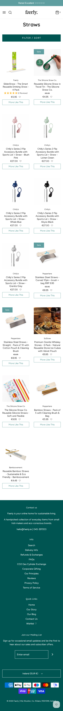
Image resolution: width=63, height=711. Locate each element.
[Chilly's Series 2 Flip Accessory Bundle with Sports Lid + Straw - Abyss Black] (47, 191)
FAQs (31, 559)
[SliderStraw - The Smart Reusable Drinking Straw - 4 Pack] (15, 62)
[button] (20, 97)
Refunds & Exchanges (31, 554)
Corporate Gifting (31, 568)
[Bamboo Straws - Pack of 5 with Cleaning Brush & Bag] (47, 388)
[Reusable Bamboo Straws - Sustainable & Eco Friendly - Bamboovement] (15, 449)
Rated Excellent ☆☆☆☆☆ (31, 3)
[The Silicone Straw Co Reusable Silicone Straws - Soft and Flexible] (15, 388)
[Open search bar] (11, 12)
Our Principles (31, 573)
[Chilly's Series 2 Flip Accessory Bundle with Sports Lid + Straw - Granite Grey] (15, 256)
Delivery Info (31, 550)
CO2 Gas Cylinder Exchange (31, 564)
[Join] (52, 654)
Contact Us (31, 619)
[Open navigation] (4, 12)
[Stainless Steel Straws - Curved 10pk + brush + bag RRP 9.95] (47, 256)
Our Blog (31, 614)
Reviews (31, 578)
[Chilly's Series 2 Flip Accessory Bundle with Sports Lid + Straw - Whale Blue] (15, 191)
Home (31, 604)
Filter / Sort (31, 38)
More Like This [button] (16, 102)
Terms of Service (31, 587)
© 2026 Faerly (13, 701)
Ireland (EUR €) (30, 673)
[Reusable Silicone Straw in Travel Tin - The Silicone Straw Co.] (47, 62)
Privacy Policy (31, 583)
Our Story (31, 609)
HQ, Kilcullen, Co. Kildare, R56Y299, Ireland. (38, 701)
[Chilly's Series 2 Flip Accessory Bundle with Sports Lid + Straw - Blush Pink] (15, 127)
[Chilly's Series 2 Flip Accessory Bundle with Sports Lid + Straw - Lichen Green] (47, 127)
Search (31, 545)
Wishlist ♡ (31, 623)
